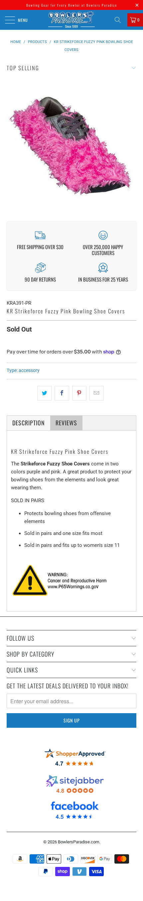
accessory (29, 370)
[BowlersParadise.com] (71, 20)
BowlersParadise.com (78, 841)
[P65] (63, 597)
